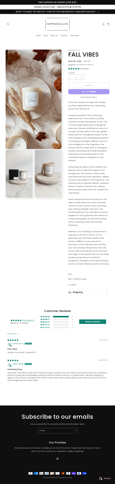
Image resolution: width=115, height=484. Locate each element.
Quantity (71, 73)
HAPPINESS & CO (53, 477)
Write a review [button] (92, 321)
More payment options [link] (89, 97)
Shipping (71, 65)
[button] (8, 24)
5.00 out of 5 (28, 320)
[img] (13, 340)
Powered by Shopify (65, 477)
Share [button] (73, 285)
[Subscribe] (75, 430)
